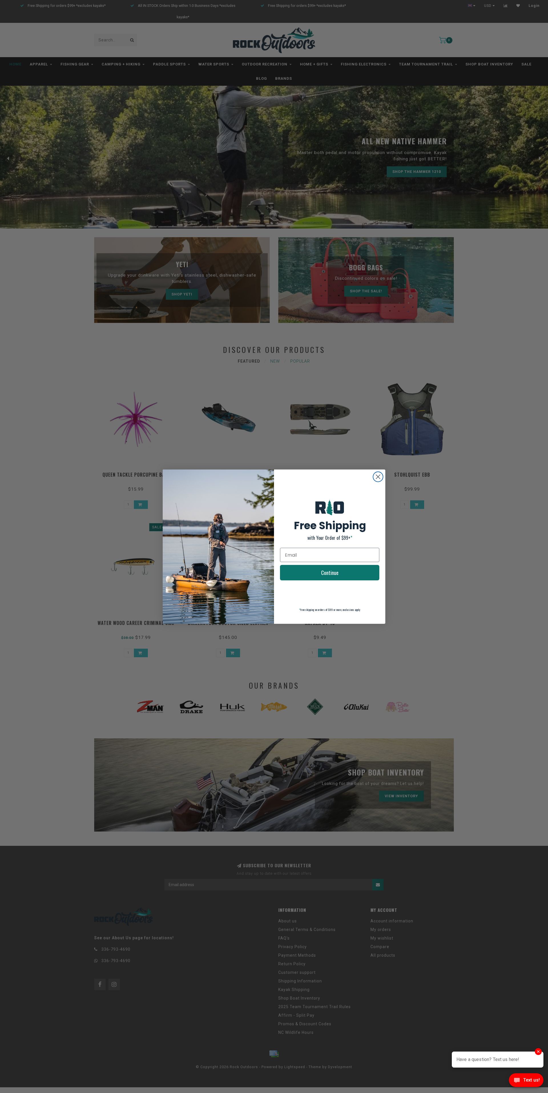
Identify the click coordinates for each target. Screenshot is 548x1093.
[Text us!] (526, 1081)
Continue (330, 572)
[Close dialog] (378, 477)
